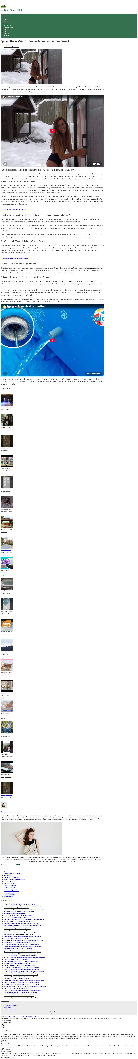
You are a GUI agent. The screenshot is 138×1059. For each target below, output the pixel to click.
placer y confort (9, 893)
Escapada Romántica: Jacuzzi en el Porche (17, 929)
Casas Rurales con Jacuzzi (12, 874)
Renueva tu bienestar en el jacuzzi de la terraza (18, 917)
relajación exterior (9, 895)
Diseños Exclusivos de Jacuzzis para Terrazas (18, 931)
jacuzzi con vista (9, 881)
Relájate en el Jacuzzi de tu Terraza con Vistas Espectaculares (23, 940)
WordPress (11, 1016)
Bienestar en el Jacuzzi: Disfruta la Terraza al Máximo (20, 992)
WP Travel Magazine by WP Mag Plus (27, 1016)
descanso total (8, 876)
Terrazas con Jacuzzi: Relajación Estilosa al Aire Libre (20, 933)
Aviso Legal (7, 1007)
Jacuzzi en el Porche (10, 887)
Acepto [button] (8, 1020)
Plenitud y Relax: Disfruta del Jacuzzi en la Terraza (19, 942)
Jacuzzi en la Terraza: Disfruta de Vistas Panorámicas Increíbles (24, 971)
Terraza (6, 31)
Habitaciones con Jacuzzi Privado (14, 879)
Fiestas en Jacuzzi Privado (12, 877)
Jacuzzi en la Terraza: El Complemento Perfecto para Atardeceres (25, 954)
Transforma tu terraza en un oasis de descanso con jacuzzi (22, 952)
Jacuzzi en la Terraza (10, 889)
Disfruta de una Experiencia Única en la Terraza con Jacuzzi (22, 937)
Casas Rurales (8, 22)
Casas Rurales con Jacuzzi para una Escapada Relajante (21, 923)
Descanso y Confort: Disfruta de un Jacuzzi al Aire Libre (21, 961)
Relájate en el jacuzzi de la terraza (14, 914)
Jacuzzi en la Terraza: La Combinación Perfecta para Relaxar (23, 990)
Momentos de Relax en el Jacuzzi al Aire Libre (18, 948)
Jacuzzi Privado (8, 27)
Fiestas (6, 24)
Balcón (6, 20)
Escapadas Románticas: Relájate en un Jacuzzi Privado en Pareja (24, 981)
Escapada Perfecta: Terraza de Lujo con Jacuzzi (19, 927)
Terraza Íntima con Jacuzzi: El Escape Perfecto (18, 915)
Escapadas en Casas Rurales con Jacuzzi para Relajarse (21, 944)
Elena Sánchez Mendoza (9, 812)
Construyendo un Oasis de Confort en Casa (17, 988)
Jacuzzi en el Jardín (10, 885)
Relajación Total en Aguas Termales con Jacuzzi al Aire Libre (22, 984)
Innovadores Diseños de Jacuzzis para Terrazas (19, 935)
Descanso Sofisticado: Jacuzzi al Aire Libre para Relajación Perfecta (25, 919)
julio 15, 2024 (7, 45)
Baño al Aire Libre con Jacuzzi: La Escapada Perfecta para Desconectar (26, 986)
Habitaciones (8, 25)
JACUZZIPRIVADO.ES (11, 10)
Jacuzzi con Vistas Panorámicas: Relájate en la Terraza (21, 977)
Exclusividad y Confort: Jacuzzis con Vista (16, 979)
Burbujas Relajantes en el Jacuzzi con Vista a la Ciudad (21, 975)
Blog (5, 872)
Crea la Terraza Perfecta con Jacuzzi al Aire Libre (19, 965)
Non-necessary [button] (5, 1050)
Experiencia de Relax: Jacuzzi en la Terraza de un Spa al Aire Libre (24, 910)
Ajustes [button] (3, 1020)
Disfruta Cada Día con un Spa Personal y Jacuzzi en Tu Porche (23, 925)
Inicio (5, 18)
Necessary (6, 1042)
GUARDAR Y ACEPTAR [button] (7, 1057)
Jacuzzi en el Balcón (10, 883)
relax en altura (8, 897)
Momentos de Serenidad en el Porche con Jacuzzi (19, 963)
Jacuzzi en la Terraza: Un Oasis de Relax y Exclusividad (20, 956)
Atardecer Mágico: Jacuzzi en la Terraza (16, 960)
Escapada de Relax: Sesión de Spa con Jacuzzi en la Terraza (22, 946)
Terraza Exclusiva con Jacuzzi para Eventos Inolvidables (21, 994)
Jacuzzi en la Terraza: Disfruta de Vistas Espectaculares (21, 982)
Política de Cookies (10, 1009)
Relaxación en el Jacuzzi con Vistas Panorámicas (19, 912)
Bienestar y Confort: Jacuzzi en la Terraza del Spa (19, 950)
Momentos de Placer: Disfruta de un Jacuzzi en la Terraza (22, 973)
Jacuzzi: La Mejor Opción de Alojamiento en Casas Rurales (22, 998)
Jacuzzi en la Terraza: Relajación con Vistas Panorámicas (21, 969)
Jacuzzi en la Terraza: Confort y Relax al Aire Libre (19, 904)
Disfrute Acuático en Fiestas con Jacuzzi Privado (19, 996)
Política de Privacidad (10, 1005)
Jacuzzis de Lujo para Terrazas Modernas (16, 908)
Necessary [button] (4, 1040)
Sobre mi (6, 33)
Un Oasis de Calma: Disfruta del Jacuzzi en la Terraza (20, 921)
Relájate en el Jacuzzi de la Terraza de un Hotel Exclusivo (21, 967)
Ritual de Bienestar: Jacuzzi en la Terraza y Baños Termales (22, 906)
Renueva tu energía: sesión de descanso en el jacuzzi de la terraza (24, 958)
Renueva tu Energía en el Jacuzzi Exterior (16, 938)
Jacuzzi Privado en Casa (11, 47)
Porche (6, 29)
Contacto (7, 35)
